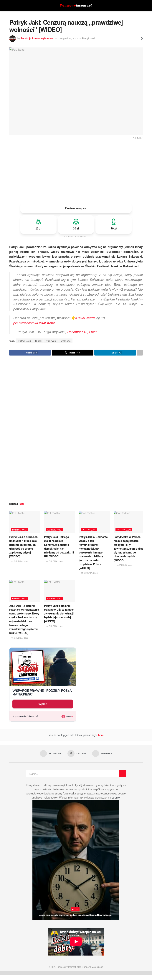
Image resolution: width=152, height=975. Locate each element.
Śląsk (38, 340)
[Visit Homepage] (76, 5)
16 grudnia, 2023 (69, 38)
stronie (116, 797)
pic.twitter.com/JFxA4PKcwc (34, 322)
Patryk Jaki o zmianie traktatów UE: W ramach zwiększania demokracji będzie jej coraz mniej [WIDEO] (59, 613)
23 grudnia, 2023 (19, 561)
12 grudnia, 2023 (54, 626)
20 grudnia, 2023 (54, 561)
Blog (75, 909)
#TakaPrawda (85, 317)
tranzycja (51, 340)
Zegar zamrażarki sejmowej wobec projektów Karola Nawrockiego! (75, 915)
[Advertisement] (76, 172)
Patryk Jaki (88, 38)
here (101, 735)
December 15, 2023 (82, 331)
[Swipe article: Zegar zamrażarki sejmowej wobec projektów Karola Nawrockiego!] (75, 860)
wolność (66, 340)
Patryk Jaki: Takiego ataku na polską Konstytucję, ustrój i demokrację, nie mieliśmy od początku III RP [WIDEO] (59, 546)
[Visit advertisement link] (76, 428)
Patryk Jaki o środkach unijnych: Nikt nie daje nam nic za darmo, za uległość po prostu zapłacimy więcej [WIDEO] (23, 546)
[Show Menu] (10, 5)
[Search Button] (141, 5)
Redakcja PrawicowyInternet (37, 38)
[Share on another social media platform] (140, 353)
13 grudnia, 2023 (124, 565)
